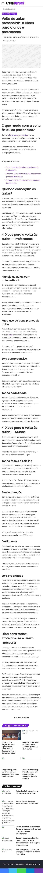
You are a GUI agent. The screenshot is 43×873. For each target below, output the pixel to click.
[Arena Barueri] (15, 3)
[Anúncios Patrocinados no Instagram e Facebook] (8, 794)
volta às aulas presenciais (17, 135)
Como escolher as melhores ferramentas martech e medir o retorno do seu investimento (28, 830)
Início (5, 9)
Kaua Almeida (7, 37)
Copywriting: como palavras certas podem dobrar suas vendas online (10, 773)
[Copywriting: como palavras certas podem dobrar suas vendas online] (11, 762)
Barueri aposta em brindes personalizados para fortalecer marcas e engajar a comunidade (28, 841)
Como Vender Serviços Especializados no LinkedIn (27, 802)
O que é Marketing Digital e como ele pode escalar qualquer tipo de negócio (30, 774)
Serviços (13, 14)
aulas (10, 335)
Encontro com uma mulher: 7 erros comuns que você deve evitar (30, 745)
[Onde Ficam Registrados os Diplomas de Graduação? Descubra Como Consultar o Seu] (11, 735)
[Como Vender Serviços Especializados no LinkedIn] (8, 812)
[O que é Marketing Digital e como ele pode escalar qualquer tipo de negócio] (31, 762)
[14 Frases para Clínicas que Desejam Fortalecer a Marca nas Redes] (8, 852)
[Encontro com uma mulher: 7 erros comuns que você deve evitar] (31, 735)
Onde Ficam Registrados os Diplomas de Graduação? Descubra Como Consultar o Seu (8, 747)
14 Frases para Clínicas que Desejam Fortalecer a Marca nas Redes (28, 851)
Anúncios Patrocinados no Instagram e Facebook (27, 792)
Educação (11, 9)
